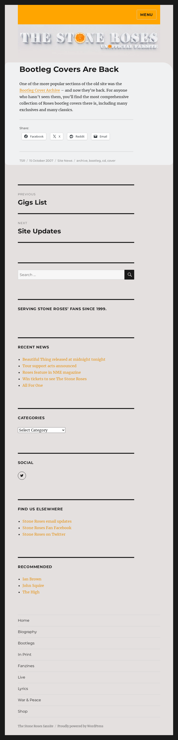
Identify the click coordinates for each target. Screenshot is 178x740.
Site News (64, 160)
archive (82, 160)
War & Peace (29, 700)
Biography (27, 632)
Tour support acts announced (49, 366)
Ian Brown (31, 579)
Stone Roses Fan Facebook (46, 527)
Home (23, 620)
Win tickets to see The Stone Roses (54, 378)
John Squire (33, 585)
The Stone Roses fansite (35, 726)
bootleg (95, 160)
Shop (23, 711)
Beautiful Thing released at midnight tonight (63, 359)
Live (21, 677)
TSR (22, 160)
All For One (32, 385)
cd (104, 160)
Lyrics (23, 688)
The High (31, 592)
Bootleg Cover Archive (39, 90)
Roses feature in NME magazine (51, 372)
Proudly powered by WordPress (80, 726)
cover (111, 160)
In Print (25, 654)
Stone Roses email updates (47, 521)
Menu (146, 15)
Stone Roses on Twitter (43, 534)
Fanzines (26, 666)
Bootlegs (26, 643)
